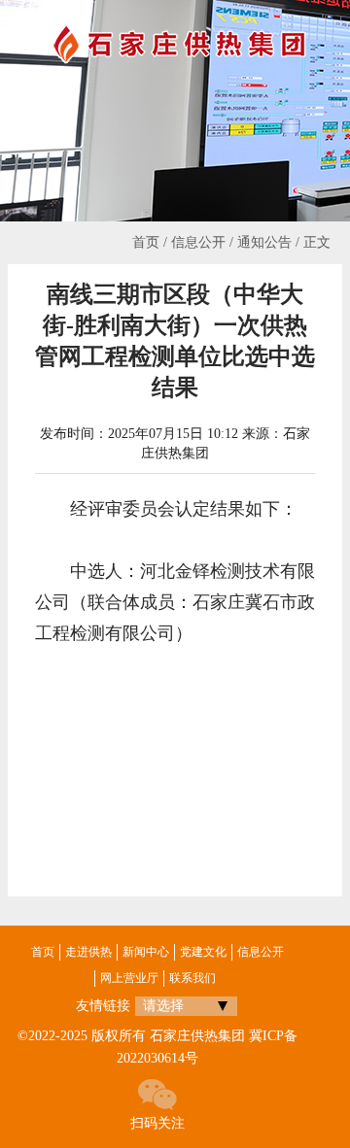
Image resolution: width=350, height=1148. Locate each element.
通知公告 (264, 242)
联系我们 (192, 978)
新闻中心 (145, 952)
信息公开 (198, 242)
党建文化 (203, 952)
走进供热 (88, 952)
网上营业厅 (129, 978)
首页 (145, 242)
